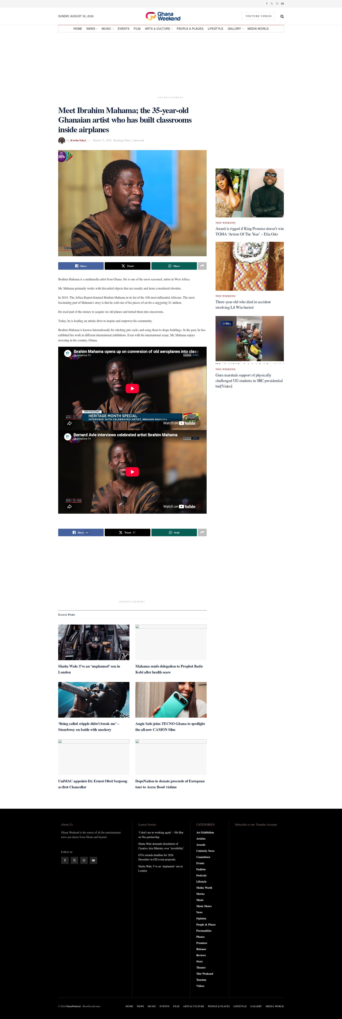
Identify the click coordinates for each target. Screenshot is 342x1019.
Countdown (203, 857)
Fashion (201, 869)
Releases (201, 949)
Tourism (201, 980)
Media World (258, 28)
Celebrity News (205, 851)
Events (123, 28)
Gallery (234, 28)
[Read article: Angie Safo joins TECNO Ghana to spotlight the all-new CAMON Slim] (171, 700)
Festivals (201, 875)
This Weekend (226, 222)
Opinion (201, 918)
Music (106, 28)
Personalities (203, 931)
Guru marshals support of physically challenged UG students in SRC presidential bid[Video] (249, 380)
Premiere (201, 943)
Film (137, 28)
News (90, 28)
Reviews (201, 955)
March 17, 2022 (102, 140)
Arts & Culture (157, 28)
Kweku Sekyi (78, 140)
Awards (200, 845)
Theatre (201, 967)
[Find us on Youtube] (282, 3)
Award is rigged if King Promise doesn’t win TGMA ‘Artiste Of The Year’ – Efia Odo (250, 231)
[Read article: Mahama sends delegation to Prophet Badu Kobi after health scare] (171, 642)
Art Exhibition (205, 832)
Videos (200, 986)
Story (199, 961)
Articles (200, 838)
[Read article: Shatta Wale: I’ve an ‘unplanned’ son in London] (93, 642)
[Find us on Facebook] (267, 3)
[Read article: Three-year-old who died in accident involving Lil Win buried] (250, 266)
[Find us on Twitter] (271, 3)
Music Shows (204, 906)
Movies (200, 894)
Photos (200, 937)
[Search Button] (282, 16)
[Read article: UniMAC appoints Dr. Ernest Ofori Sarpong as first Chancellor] (93, 757)
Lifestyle (215, 28)
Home (77, 28)
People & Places (190, 28)
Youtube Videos (258, 16)
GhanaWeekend (73, 1006)
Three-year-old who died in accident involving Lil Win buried (243, 304)
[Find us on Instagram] (277, 3)
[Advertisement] (171, 62)
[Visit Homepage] (167, 16)
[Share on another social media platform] (202, 266)
